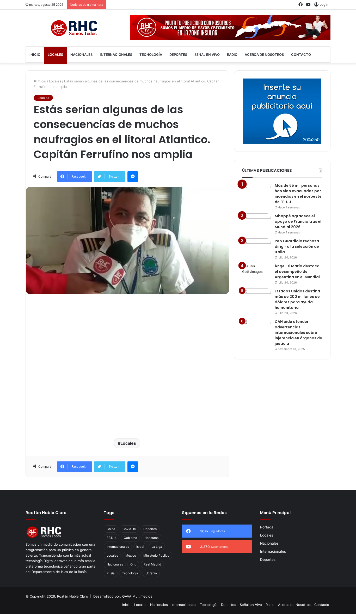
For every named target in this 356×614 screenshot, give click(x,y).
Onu (133, 564)
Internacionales (116, 54)
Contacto (301, 54)
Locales (55, 54)
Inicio (34, 54)
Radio (232, 54)
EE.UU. (111, 538)
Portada (266, 527)
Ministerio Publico (156, 555)
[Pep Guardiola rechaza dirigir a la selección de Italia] (256, 248)
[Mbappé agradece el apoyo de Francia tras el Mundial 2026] (256, 223)
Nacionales (81, 54)
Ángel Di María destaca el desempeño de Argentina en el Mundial (297, 271)
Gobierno (130, 538)
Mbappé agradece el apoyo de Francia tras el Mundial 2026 (298, 221)
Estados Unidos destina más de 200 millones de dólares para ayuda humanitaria (297, 299)
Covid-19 (129, 529)
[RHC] (74, 28)
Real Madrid (152, 564)
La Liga (156, 547)
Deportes (178, 54)
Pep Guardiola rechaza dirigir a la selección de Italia (297, 246)
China (111, 529)
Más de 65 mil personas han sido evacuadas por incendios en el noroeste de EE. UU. (298, 193)
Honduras (151, 538)
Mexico (130, 555)
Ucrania (151, 573)
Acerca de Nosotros (264, 54)
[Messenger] (132, 176)
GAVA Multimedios (137, 596)
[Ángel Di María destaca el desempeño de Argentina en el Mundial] (256, 273)
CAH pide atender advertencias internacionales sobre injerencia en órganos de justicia (298, 332)
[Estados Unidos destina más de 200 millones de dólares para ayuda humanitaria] (256, 298)
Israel (140, 547)
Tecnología (150, 54)
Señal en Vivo (207, 54)
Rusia (111, 573)
